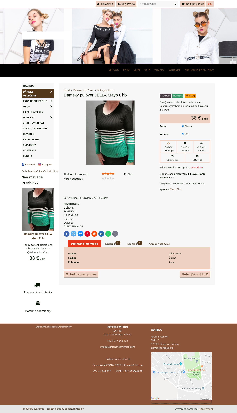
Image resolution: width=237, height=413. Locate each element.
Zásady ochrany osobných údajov (65, 408)
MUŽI (137, 70)
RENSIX (27, 155)
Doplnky (29, 117)
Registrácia (128, 4)
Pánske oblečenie (35, 101)
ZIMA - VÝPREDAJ (33, 123)
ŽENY (126, 70)
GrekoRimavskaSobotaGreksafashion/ (40, 171)
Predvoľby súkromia (33, 408)
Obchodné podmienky (199, 70)
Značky (159, 70)
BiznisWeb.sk (206, 409)
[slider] (108, 173)
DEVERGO (29, 134)
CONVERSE (29, 150)
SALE (147, 70)
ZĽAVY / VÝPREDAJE (35, 128)
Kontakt (174, 70)
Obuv (26, 106)
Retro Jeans (31, 139)
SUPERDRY (29, 144)
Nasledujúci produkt (193, 274)
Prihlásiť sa (106, 4)
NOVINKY (29, 86)
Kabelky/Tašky (33, 112)
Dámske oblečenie (30, 93)
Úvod (115, 70)
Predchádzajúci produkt (83, 274)
